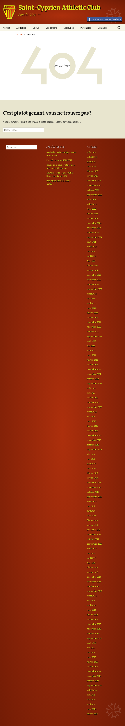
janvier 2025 (92, 218)
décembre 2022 (94, 322)
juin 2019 (91, 454)
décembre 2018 (94, 482)
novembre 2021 (94, 374)
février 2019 (92, 473)
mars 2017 (91, 562)
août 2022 (91, 341)
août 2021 (91, 388)
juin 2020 (91, 416)
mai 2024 (91, 251)
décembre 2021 (94, 369)
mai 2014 (91, 699)
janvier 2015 (92, 666)
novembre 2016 (94, 581)
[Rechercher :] (23, 129)
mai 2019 (91, 459)
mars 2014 (91, 709)
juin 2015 (91, 647)
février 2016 (92, 614)
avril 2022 (91, 350)
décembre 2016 (94, 576)
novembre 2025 (94, 185)
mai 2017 (91, 553)
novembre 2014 (94, 676)
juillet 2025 (91, 204)
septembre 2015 (94, 638)
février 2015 (92, 661)
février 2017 (92, 567)
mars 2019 (91, 468)
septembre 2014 (94, 685)
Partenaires (85, 27)
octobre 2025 (93, 190)
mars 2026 (91, 166)
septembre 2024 (94, 237)
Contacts (102, 27)
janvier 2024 (92, 270)
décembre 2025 (94, 180)
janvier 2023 (92, 317)
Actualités (21, 27)
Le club (35, 27)
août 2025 (91, 199)
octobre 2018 (93, 492)
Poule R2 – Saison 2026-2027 (59, 160)
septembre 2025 (94, 194)
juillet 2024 (91, 246)
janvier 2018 (92, 525)
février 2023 (92, 312)
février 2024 (92, 265)
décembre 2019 (94, 435)
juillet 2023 (91, 293)
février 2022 (92, 359)
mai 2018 (91, 506)
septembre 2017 (94, 543)
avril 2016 (91, 605)
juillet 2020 (91, 411)
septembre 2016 (94, 591)
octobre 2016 (93, 586)
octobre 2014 (93, 680)
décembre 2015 (94, 624)
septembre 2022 (94, 336)
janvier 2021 (92, 397)
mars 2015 (91, 657)
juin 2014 (91, 694)
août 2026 (91, 152)
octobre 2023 (93, 284)
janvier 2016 (92, 619)
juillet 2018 (91, 501)
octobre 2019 (93, 444)
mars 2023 (91, 308)
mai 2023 (91, 298)
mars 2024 (91, 260)
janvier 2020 (92, 430)
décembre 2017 (94, 529)
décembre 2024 (94, 223)
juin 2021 (91, 392)
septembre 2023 (94, 289)
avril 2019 (91, 463)
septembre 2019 (94, 449)
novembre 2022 (94, 326)
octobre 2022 (93, 331)
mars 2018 (91, 515)
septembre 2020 (94, 407)
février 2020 (92, 425)
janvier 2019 (92, 477)
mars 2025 (91, 208)
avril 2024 (91, 256)
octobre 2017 (93, 539)
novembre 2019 (94, 440)
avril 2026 (91, 161)
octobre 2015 (93, 633)
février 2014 (92, 713)
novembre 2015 (94, 628)
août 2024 (91, 241)
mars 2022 (91, 355)
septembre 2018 (94, 496)
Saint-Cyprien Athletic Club (59, 7)
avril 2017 (91, 558)
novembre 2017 (94, 534)
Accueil (6, 27)
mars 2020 (91, 421)
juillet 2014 (91, 690)
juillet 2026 (91, 157)
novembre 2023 (94, 279)
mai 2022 (91, 345)
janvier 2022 (92, 364)
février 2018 (92, 520)
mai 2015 (91, 652)
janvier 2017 (92, 572)
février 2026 (92, 171)
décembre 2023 (94, 275)
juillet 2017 (91, 548)
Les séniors (51, 27)
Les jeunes (68, 27)
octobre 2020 (93, 402)
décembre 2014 (94, 671)
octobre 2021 (93, 378)
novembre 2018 (94, 487)
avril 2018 (91, 510)
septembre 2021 (94, 383)
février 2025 (92, 213)
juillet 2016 (91, 595)
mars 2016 (91, 610)
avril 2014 (91, 704)
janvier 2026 (92, 175)
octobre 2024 (93, 232)
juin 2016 (91, 600)
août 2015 (91, 643)
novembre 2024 (94, 227)
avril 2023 (91, 303)
